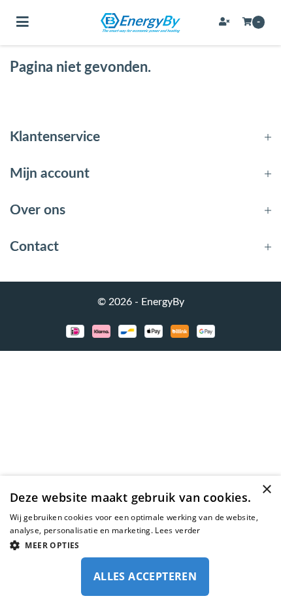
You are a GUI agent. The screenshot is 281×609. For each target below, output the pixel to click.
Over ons (37, 210)
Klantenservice (55, 137)
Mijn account (50, 173)
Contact (34, 247)
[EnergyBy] (140, 22)
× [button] (266, 490)
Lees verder (177, 530)
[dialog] (140, 542)
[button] (140, 544)
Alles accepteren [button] (145, 576)
